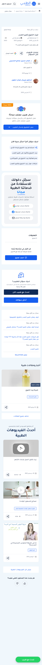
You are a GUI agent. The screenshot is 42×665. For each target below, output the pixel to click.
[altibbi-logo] (28, 4)
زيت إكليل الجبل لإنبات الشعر (25, 460)
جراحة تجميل (19, 11)
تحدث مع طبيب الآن (21, 292)
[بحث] (14, 4)
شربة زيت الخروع (32, 390)
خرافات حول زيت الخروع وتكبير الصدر (23, 163)
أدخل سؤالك (21, 300)
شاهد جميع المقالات (21, 416)
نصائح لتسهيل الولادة (28, 501)
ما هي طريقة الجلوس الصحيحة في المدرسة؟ (24, 544)
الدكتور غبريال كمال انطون (22, 80)
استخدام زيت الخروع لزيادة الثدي (22, 147)
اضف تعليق (19, 257)
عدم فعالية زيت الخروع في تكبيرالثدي (23, 158)
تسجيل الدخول (6, 4)
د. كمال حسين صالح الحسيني (20, 60)
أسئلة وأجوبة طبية (30, 11)
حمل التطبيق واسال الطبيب (22, 127)
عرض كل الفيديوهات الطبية (21, 569)
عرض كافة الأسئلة (21, 355)
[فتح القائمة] (38, 4)
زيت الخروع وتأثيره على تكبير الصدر (24, 153)
